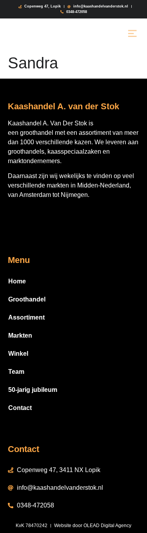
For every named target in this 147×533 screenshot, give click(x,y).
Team (16, 371)
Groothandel (26, 299)
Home (17, 281)
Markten (20, 335)
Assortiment (26, 317)
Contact (20, 407)
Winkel (18, 353)
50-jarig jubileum (32, 389)
